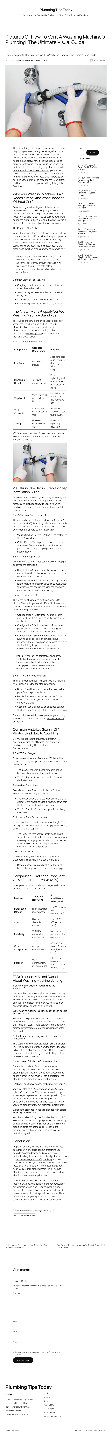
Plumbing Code (34, 333)
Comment (17, 1293)
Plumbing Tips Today (56, 9)
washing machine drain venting (24, 1215)
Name (15, 1321)
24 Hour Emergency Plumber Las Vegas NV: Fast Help (87, 231)
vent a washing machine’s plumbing (31, 170)
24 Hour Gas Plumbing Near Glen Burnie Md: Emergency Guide (87, 218)
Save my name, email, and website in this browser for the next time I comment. (37, 1353)
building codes (20, 179)
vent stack (50, 262)
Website (15, 1342)
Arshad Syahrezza (100, 60)
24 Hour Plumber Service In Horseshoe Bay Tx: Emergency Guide (88, 180)
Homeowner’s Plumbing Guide (33, 60)
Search (80, 148)
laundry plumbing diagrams (23, 1211)
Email (15, 1332)
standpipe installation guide (44, 1211)
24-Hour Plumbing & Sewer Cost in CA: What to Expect (88, 167)
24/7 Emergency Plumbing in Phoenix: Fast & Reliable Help (86, 244)
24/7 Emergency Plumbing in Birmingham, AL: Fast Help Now (88, 257)
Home (8, 54)
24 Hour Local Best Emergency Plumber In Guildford (87, 205)
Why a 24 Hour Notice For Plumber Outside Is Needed (87, 193)
